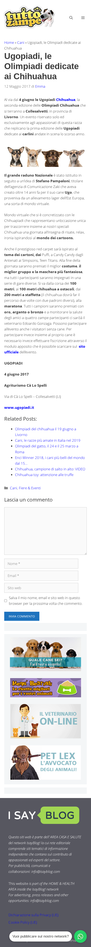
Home (9, 42)
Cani (20, 42)
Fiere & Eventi (30, 488)
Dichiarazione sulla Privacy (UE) (33, 914)
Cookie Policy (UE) (22, 922)
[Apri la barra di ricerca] (71, 17)
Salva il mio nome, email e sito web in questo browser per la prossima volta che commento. (46, 600)
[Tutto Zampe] (28, 17)
